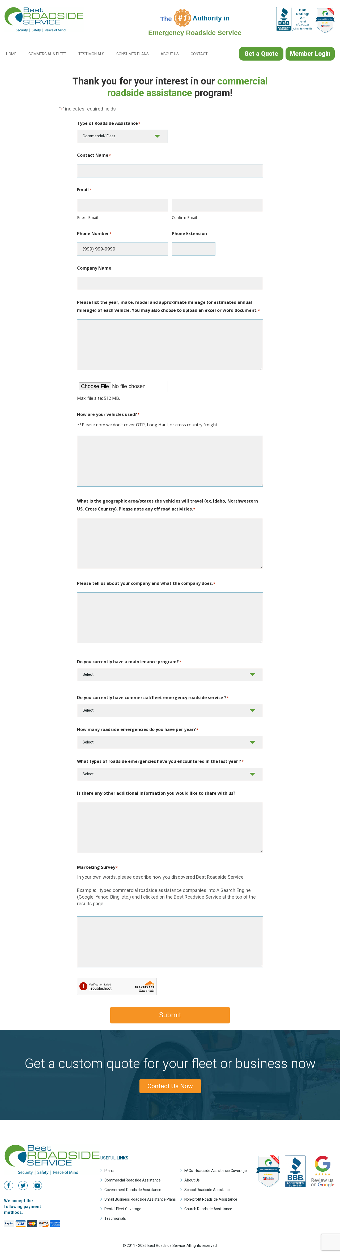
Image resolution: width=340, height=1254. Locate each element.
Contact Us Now (170, 1086)
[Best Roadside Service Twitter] (25, 1185)
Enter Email (87, 217)
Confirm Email (184, 217)
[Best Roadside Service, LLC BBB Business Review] (294, 29)
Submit (170, 1015)
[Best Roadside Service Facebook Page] (10, 1185)
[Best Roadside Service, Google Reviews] (322, 1188)
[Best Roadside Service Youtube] (39, 1185)
